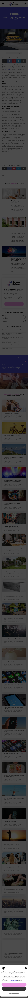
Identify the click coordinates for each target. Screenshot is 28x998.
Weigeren (14, 989)
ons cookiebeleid (13, 980)
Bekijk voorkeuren (14, 993)
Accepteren (14, 985)
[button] (26, 968)
